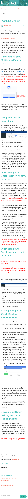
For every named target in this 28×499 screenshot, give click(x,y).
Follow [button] (24, 25)
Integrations (14, 8)
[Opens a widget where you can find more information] (23, 496)
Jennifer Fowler (7, 25)
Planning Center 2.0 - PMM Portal (8, 478)
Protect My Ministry (5, 8)
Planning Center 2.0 (5, 480)
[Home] (8, 3)
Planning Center (22, 8)
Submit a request (15, 459)
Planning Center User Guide (7, 485)
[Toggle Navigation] (26, 3)
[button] (13, 455)
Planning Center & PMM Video (8, 38)
